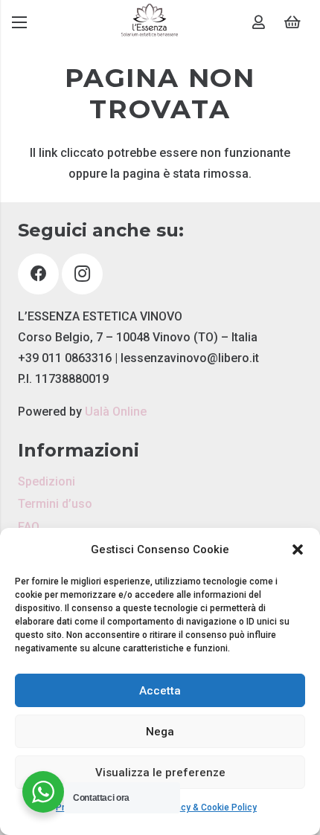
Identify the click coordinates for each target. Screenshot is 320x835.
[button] (297, 549)
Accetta (160, 690)
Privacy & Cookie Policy (208, 807)
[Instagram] (82, 274)
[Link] (149, 22)
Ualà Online (116, 411)
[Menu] (19, 22)
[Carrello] (292, 22)
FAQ (28, 527)
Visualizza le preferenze (160, 772)
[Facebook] (38, 274)
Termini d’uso (55, 504)
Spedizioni (46, 481)
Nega (160, 731)
